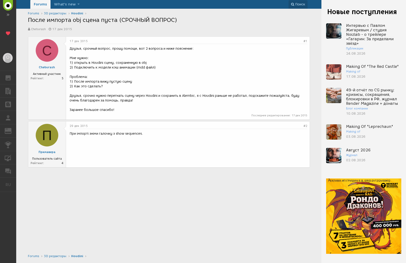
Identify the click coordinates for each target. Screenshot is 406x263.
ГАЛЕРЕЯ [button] (8, 77)
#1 (305, 41)
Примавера (47, 152)
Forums (40, 4)
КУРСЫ (8, 157)
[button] (78, 4)
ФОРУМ (8, 171)
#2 (305, 126)
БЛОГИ (8, 104)
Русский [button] (10, 184)
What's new (65, 4)
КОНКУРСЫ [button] (8, 144)
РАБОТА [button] (8, 117)
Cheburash (38, 29)
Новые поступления (362, 12)
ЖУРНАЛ (11, 130)
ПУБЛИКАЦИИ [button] (8, 90)
